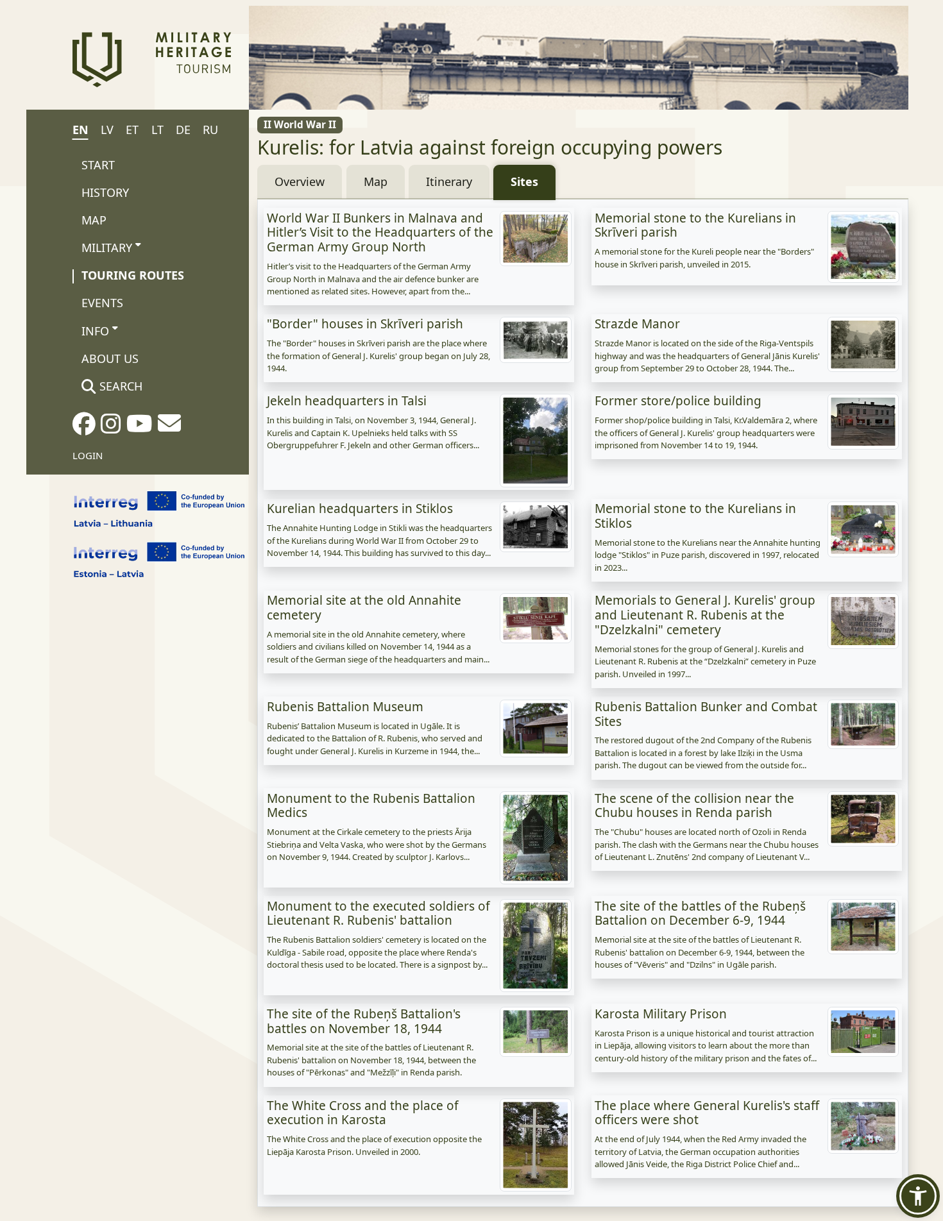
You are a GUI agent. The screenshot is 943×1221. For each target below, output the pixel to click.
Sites (524, 181)
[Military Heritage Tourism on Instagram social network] (111, 427)
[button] (918, 1196)
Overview (300, 181)
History (105, 192)
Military (106, 247)
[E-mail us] (169, 427)
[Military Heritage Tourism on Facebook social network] (84, 427)
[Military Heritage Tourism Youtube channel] (139, 427)
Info (95, 331)
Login (87, 455)
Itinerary (449, 181)
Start (98, 165)
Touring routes (132, 275)
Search (119, 386)
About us (110, 358)
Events (102, 302)
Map (93, 220)
